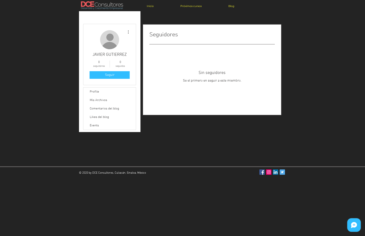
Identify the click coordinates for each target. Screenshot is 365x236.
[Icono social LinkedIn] (275, 172)
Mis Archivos (98, 100)
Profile (94, 92)
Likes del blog (99, 117)
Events (94, 125)
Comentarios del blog (104, 108)
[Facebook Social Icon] (262, 172)
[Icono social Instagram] (268, 172)
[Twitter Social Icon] (282, 172)
